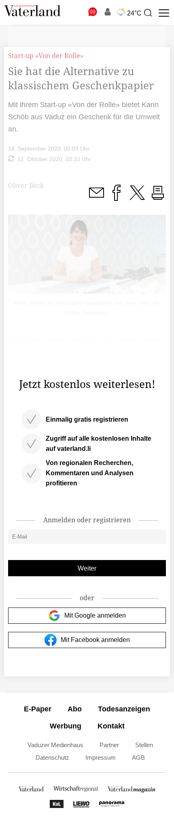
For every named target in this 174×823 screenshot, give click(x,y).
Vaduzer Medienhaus (55, 744)
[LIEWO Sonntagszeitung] (81, 805)
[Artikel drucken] (158, 197)
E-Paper (37, 709)
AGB (138, 757)
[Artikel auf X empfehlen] (137, 197)
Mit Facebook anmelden (95, 639)
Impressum (100, 757)
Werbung (65, 726)
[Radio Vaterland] (93, 11)
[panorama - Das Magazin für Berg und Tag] (111, 805)
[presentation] (148, 13)
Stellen (144, 744)
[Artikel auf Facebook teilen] (116, 197)
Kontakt (111, 726)
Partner (109, 744)
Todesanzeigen (124, 709)
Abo (75, 709)
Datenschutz (52, 757)
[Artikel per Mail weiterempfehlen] (96, 197)
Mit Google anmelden (95, 615)
